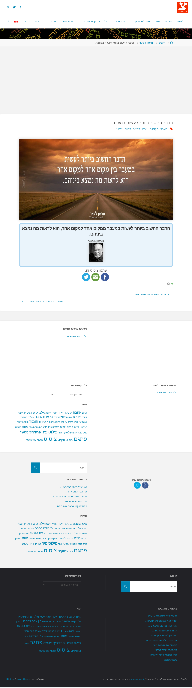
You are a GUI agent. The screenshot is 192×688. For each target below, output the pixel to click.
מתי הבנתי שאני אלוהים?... (162, 655)
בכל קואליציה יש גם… (74, 501)
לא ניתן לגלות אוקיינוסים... (162, 635)
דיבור (46, 422)
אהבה (77, 412)
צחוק (71, 440)
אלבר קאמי (76, 621)
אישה (48, 412)
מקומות (154, 129)
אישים (161, 42)
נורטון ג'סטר (146, 42)
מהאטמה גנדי (35, 427)
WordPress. (18, 679)
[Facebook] (20, 7)
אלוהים (77, 416)
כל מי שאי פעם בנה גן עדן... (161, 616)
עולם (74, 432)
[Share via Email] (95, 276)
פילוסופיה (49, 432)
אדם (84, 412)
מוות (25, 427)
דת (41, 421)
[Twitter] (14, 7)
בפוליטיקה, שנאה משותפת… (70, 506)
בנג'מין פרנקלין (27, 417)
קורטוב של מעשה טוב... (164, 645)
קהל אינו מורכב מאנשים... (162, 625)
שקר (28, 440)
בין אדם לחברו (43, 416)
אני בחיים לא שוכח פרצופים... (160, 640)
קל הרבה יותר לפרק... (165, 650)
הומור (33, 421)
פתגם (127, 129)
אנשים (57, 417)
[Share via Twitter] (86, 276)
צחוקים (63, 439)
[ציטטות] (182, 7)
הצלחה (25, 422)
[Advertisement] (96, 78)
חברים (84, 427)
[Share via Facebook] (105, 276)
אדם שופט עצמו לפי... (164, 630)
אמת (63, 417)
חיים (77, 427)
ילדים (63, 426)
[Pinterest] (8, 7)
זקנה (19, 421)
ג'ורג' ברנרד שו (71, 422)
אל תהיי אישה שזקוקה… (73, 486)
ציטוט (119, 129)
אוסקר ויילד (65, 412)
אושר (54, 412)
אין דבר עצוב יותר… (76, 491)
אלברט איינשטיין (34, 412)
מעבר (163, 129)
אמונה (69, 417)
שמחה (40, 440)
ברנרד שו (83, 422)
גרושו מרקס (54, 422)
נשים (85, 433)
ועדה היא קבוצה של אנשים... (161, 620)
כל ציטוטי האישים (77, 336)
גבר (62, 422)
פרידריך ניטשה (30, 432)
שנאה (33, 440)
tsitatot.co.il (137, 679)
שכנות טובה (170, 659)
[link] (8, 21)
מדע (45, 427)
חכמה (70, 427)
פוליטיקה (67, 432)
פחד (60, 433)
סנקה (80, 433)
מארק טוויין (53, 427)
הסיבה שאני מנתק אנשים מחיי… (68, 496)
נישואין (18, 427)
